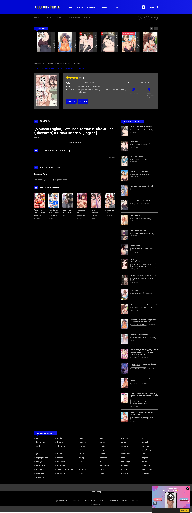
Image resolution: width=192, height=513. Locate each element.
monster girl (125, 461)
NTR (80, 465)
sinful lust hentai (136, 156)
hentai (102, 454)
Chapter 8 (51, 44)
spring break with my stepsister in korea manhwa (142, 413)
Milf (101, 461)
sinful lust (82, 469)
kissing (81, 458)
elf (79, 450)
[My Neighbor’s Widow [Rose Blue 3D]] (124, 279)
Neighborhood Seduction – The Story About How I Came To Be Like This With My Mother (144, 395)
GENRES (87, 18)
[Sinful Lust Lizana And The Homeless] (124, 205)
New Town (134, 290)
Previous (151, 28)
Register (45, 179)
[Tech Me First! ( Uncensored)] (124, 175)
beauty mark (41, 442)
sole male (82, 92)
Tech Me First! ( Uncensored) (134, 37)
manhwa (61, 461)
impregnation (42, 458)
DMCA (102, 501)
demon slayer (147, 446)
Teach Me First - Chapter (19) (136, 47)
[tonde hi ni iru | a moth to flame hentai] (124, 383)
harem (81, 454)
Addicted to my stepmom (139, 334)
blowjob (43, 63)
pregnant (145, 465)
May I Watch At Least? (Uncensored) (143, 305)
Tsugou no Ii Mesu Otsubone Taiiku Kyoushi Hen (82, 215)
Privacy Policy (90, 501)
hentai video (125, 454)
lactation (103, 458)
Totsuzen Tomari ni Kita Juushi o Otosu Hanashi (64, 63)
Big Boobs (82, 442)
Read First (71, 101)
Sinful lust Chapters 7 (94, 47)
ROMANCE (61, 18)
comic (36, 137)
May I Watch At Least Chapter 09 (157, 47)
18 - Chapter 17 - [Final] (139, 369)
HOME (69, 7)
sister (101, 469)
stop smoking (135, 245)
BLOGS (124, 501)
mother (144, 461)
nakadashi (40, 465)
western (124, 473)
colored (88, 90)
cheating (61, 446)
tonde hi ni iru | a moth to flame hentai (141, 379)
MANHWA (115, 7)
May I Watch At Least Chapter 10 (157, 44)
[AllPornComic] (47, 7)
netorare (95, 90)
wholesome (146, 473)
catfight (39, 446)
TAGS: (80, 473)
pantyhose (104, 465)
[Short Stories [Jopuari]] (124, 235)
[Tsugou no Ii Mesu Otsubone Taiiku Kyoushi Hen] (82, 200)
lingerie (144, 458)
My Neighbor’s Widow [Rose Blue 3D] (143, 275)
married (81, 461)
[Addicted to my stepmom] (124, 339)
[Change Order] (69, 150)
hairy (59, 454)
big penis (124, 442)
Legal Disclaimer (60, 501)
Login (53, 179)
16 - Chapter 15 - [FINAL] (73, 44)
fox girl (102, 450)
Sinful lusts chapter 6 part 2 (94, 44)
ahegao (81, 438)
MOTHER (49, 18)
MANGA (80, 7)
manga (39, 461)
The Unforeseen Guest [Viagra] (141, 186)
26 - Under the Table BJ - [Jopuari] (142, 233)
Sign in (142, 18)
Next (156, 28)
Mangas (37, 18)
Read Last (83, 101)
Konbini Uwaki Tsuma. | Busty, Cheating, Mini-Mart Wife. (53, 215)
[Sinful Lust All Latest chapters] (124, 131)
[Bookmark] (149, 89)
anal (101, 438)
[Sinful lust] (124, 146)
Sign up (153, 18)
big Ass (60, 442)
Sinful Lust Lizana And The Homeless (143, 201)
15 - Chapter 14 (73, 47)
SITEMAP (135, 501)
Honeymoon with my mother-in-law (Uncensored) (143, 365)
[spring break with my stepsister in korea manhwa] (124, 417)
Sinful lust (92, 37)
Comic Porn (74, 18)
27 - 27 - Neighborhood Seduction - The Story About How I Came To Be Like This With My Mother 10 (143, 402)
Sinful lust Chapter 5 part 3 (140, 159)
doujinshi (40, 450)
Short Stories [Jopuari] (138, 230)
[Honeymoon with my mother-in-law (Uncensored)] (124, 368)
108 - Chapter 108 (137, 293)
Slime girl (124, 469)
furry (122, 450)
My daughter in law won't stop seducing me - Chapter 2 (141, 265)
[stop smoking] (124, 249)
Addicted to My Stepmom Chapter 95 (143, 337)
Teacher (103, 473)
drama (60, 450)
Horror (144, 454)
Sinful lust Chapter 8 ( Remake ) (115, 44)
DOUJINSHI (91, 7)
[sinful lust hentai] (124, 161)
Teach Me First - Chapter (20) (136, 44)
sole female (120, 90)
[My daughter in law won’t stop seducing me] (124, 264)
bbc (143, 438)
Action (60, 438)
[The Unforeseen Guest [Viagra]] (124, 190)
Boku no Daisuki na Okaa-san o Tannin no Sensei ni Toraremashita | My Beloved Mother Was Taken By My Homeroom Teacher (144, 351)
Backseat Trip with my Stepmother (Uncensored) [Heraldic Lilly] (71, 37)
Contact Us (113, 501)
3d (37, 438)
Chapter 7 (51, 47)
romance (40, 469)
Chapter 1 (38, 158)
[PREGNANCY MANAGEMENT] (67, 200)
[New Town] (124, 294)
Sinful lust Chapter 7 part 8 (115, 47)
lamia (122, 458)
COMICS (103, 7)
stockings (61, 473)
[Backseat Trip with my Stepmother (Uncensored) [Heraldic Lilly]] (124, 324)
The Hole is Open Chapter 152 (141, 218)
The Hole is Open (136, 215)
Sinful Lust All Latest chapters (113, 37)
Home (36, 63)
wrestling (40, 477)
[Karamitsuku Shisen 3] (110, 200)
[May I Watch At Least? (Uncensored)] (124, 309)
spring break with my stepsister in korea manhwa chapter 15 (142, 418)
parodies (124, 465)
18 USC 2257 (75, 501)
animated (124, 438)
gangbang (146, 450)
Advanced (153, 7)
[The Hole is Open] (124, 220)
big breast (103, 442)
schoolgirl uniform (108, 90)
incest (60, 458)
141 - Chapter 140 (137, 189)
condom (124, 446)
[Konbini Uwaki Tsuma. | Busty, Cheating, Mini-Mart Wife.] (53, 200)
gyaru (38, 454)
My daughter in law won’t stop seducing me (141, 260)
